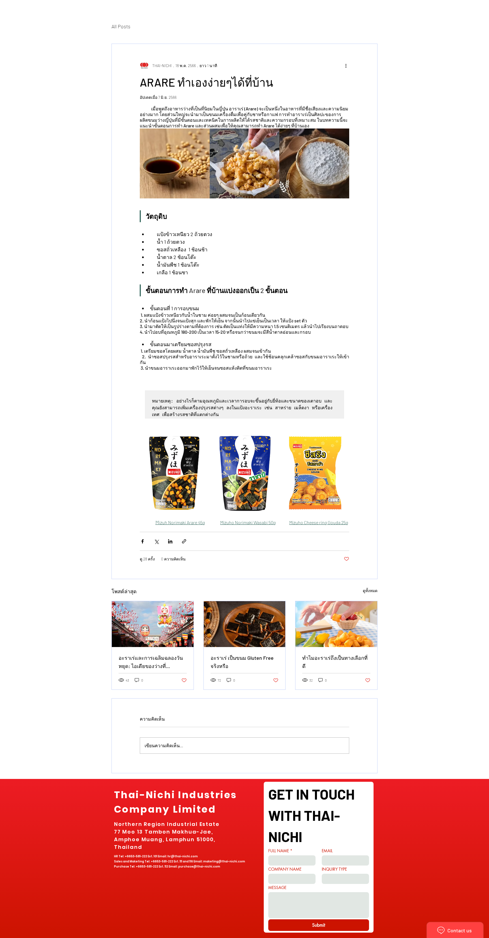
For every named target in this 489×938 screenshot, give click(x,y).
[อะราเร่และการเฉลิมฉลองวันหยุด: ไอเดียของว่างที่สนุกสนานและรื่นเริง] (153, 624)
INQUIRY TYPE (334, 869)
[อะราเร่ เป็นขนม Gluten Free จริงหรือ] (245, 624)
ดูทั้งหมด (370, 590)
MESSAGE (277, 887)
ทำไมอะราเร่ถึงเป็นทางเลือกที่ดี (335, 662)
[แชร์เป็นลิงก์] (184, 541)
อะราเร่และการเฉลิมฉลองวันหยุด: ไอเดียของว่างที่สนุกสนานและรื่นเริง (151, 662)
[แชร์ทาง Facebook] (142, 541)
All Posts (120, 26)
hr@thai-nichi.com (183, 856)
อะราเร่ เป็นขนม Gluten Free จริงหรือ (242, 662)
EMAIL (327, 850)
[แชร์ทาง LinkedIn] (170, 541)
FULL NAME (280, 850)
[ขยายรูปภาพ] (175, 163)
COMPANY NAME (284, 869)
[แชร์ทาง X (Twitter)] (156, 541)
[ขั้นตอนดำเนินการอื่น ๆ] (345, 65)
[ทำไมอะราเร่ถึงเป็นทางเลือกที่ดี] (336, 624)
